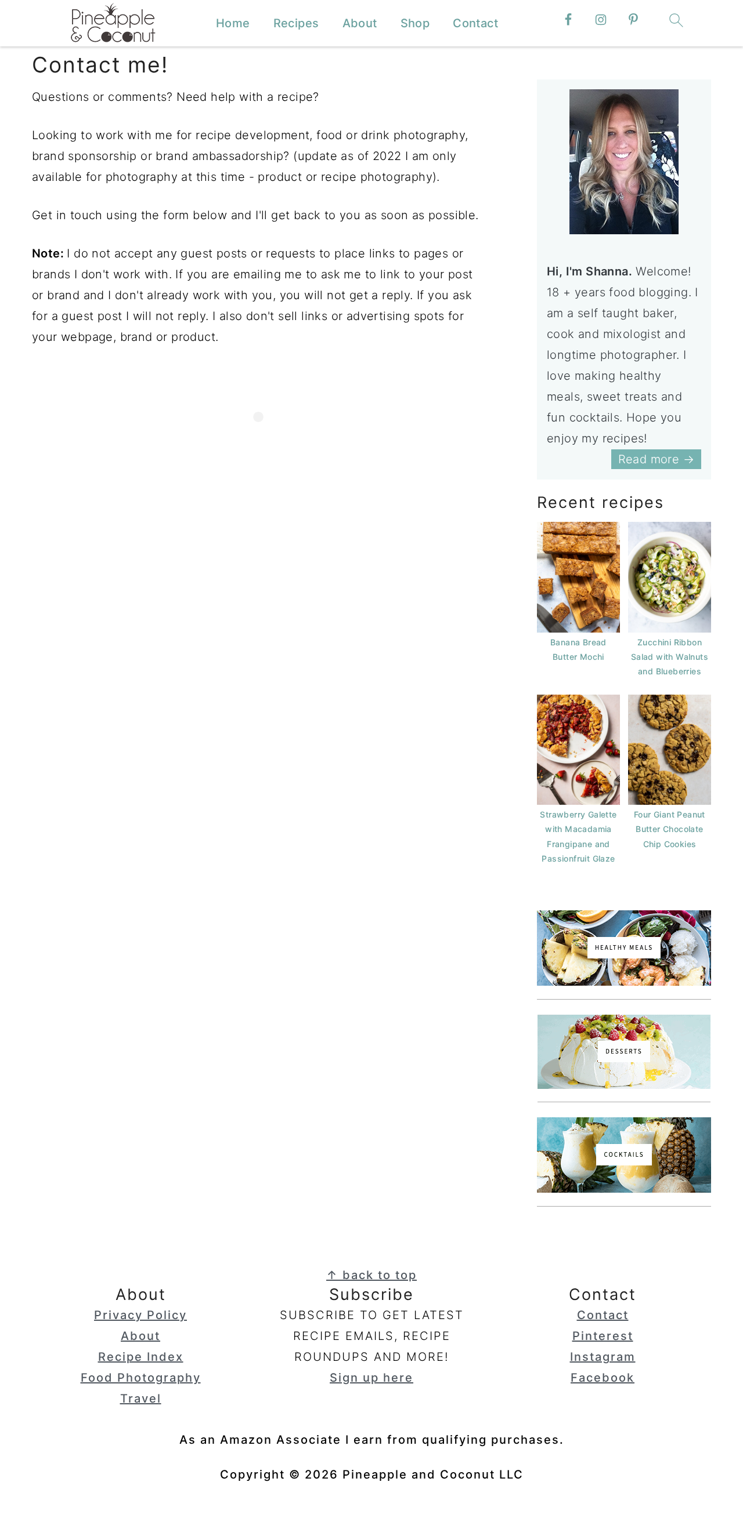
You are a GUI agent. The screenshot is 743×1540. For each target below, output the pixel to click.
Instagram (603, 1357)
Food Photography (141, 1378)
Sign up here (371, 1378)
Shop (415, 23)
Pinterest (602, 1336)
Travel (140, 1398)
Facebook (602, 1378)
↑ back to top (371, 1275)
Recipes (296, 23)
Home (233, 23)
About (359, 23)
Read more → (656, 459)
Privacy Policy (140, 1315)
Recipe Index (140, 1357)
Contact (475, 23)
